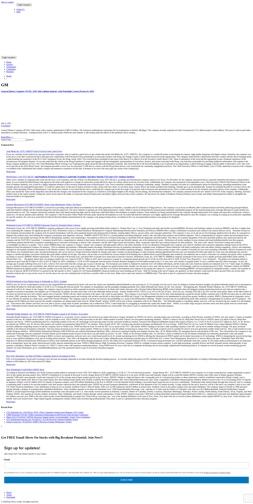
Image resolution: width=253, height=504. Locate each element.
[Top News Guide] (118, 55)
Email (7, 460)
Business (10, 71)
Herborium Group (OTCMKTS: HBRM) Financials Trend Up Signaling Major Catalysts (43, 225)
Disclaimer (10, 497)
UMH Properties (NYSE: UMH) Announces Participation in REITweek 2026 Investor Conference (47, 415)
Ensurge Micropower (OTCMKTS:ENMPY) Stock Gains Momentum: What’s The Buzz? (43, 204)
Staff (18, 12)
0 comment (5, 126)
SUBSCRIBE (126, 480)
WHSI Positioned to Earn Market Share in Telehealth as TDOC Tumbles (36, 281)
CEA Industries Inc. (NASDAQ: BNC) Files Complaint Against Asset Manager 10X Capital (44, 412)
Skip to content (7, 2)
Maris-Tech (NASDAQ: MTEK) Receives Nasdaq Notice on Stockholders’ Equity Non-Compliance (48, 417)
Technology (11, 67)
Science (9, 64)
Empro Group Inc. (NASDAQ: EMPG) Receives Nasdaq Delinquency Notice (39, 422)
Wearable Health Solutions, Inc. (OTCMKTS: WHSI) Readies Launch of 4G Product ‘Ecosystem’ (47, 314)
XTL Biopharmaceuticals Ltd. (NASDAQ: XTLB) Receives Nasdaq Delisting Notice (42, 419)
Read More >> (7, 137)
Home (8, 62)
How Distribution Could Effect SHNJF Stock (25, 369)
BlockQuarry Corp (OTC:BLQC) (70, 177)
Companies (11, 69)
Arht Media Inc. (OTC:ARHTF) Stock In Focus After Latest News (34, 151)
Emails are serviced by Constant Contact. (217, 472)
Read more (10, 171)
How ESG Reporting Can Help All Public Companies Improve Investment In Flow (41, 356)
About (9, 495)
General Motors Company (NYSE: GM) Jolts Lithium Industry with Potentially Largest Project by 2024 (47, 91)
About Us (20, 9)
